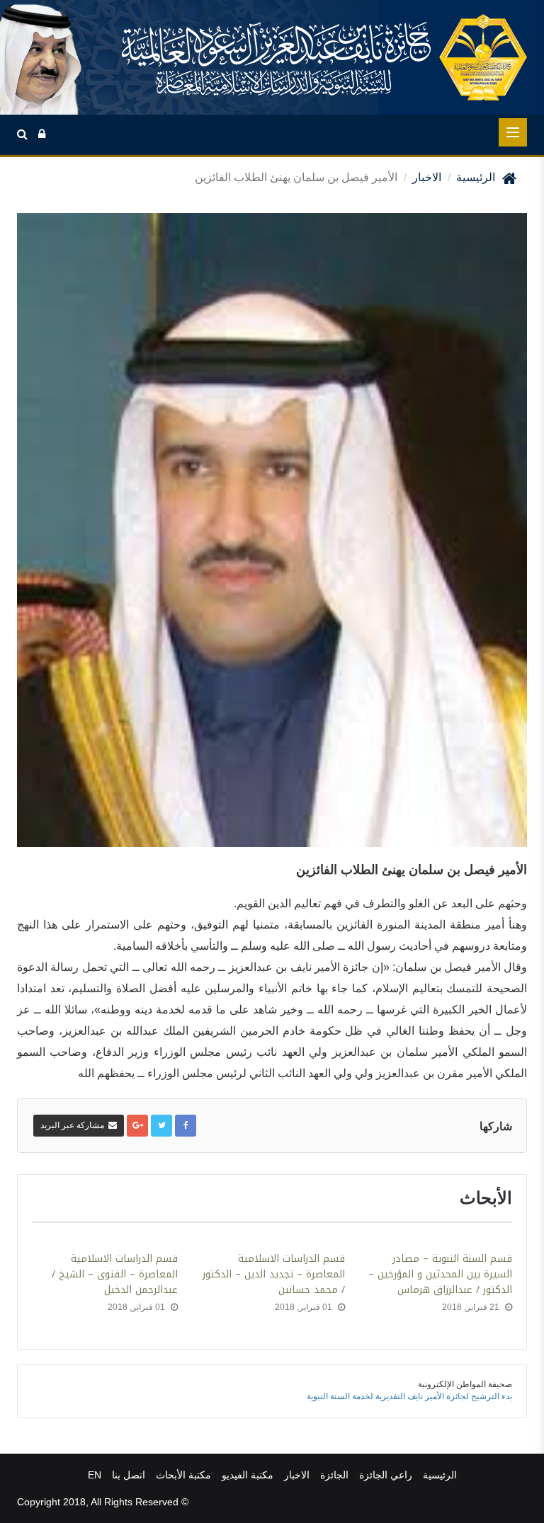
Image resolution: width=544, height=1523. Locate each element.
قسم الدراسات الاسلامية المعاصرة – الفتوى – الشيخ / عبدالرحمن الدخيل (115, 1274)
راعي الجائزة (385, 1475)
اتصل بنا (128, 1475)
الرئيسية (475, 177)
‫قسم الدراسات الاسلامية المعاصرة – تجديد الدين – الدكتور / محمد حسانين (274, 1274)
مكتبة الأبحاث (183, 1475)
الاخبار (426, 177)
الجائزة (334, 1475)
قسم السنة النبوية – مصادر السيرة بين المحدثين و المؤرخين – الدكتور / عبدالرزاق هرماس (440, 1274)
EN (94, 1475)
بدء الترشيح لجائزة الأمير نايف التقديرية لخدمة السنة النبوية (409, 1396)
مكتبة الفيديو (247, 1475)
